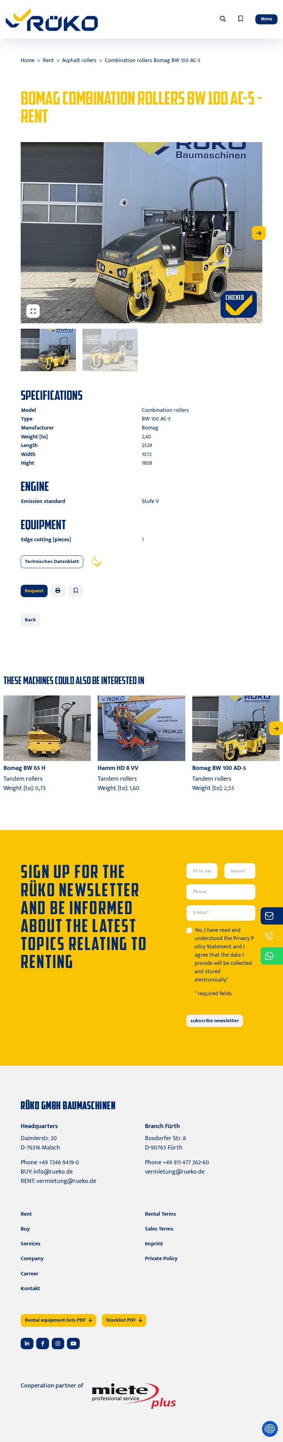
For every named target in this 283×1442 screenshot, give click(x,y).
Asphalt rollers (79, 60)
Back (30, 619)
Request (34, 590)
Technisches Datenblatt (52, 561)
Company (32, 1258)
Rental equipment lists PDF (55, 1320)
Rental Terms (160, 1214)
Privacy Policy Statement (224, 942)
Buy (25, 1229)
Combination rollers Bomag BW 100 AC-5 (153, 60)
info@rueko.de (53, 1172)
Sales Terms (159, 1229)
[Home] (51, 19)
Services (30, 1243)
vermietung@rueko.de (66, 1181)
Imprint (154, 1243)
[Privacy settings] (270, 1429)
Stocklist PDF (121, 1320)
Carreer (29, 1273)
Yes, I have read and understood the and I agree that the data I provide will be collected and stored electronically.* (224, 955)
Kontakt (30, 1288)
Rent (48, 60)
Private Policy (161, 1258)
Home (28, 60)
